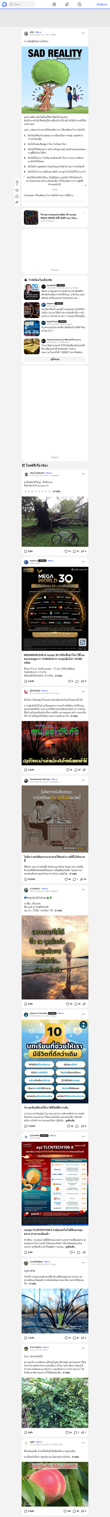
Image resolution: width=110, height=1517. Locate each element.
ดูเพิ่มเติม (70, 1120)
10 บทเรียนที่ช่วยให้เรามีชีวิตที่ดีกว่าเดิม (46, 1107)
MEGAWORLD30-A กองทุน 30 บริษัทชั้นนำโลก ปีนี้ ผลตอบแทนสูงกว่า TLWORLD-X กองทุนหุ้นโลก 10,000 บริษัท (54, 658)
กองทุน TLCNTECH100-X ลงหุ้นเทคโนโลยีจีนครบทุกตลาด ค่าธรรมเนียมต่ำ (53, 1231)
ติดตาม (38, 32)
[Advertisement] (55, 18)
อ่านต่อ (56, 491)
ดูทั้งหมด (55, 359)
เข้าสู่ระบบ (102, 4)
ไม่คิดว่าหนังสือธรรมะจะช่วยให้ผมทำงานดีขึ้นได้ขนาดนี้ (54, 858)
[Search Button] (11, 4)
